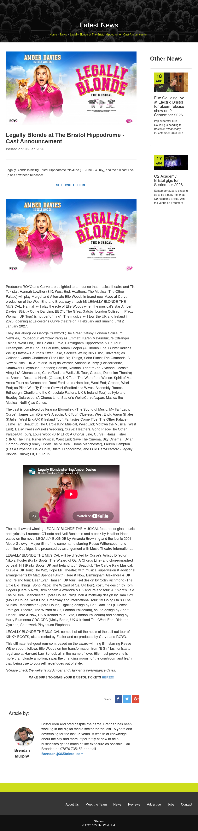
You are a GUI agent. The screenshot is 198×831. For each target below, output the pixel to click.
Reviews (134, 804)
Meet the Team (96, 804)
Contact (186, 804)
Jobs (170, 804)
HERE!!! (108, 677)
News (117, 804)
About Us (72, 804)
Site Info (99, 821)
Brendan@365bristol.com (62, 753)
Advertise (154, 804)
